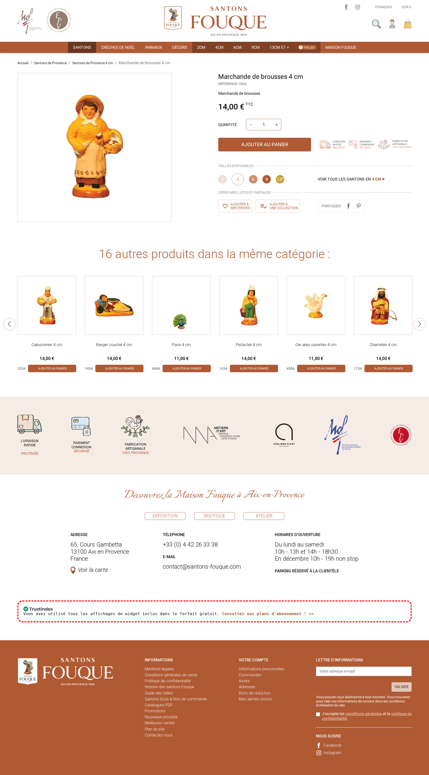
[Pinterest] (358, 206)
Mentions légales (159, 669)
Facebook (332, 745)
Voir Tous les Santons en (349, 179)
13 (280, 179)
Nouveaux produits (161, 717)
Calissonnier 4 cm (47, 344)
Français (383, 7)
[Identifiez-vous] (392, 23)
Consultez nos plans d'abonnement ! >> (268, 613)
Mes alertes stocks (255, 699)
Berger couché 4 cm (114, 344)
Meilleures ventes (160, 723)
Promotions (155, 711)
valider (401, 687)
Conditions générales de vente (171, 675)
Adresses (247, 686)
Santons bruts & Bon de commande (176, 699)
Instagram (332, 752)
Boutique (214, 515)
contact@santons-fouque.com (202, 566)
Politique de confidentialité (168, 681)
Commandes (250, 675)
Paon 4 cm (181, 344)
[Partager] (348, 206)
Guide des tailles (159, 693)
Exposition (165, 515)
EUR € (406, 7)
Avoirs (244, 681)
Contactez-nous (159, 735)
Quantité (227, 124)
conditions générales (364, 713)
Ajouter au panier (264, 144)
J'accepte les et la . (367, 716)
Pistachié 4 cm (249, 344)
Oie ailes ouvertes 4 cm (315, 344)
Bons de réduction (255, 693)
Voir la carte (93, 569)
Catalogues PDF (159, 705)
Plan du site (155, 729)
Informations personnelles (261, 669)
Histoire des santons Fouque (169, 686)
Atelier (264, 515)
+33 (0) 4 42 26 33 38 (190, 544)
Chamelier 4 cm (383, 344)
